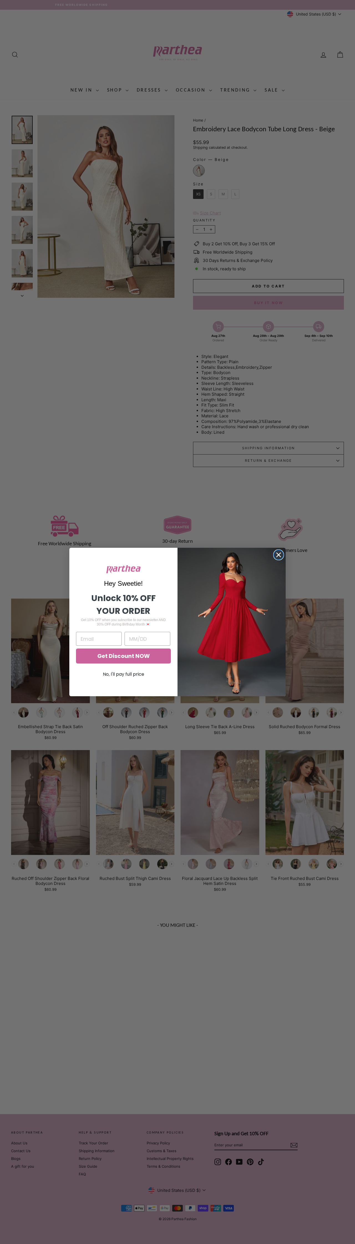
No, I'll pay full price (123, 674)
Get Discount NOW (123, 656)
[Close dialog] (278, 555)
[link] (123, 569)
